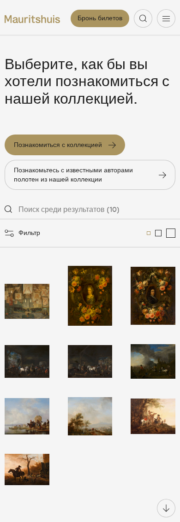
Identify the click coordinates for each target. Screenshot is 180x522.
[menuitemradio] (148, 233)
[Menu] (166, 18)
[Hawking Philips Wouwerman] (153, 361)
